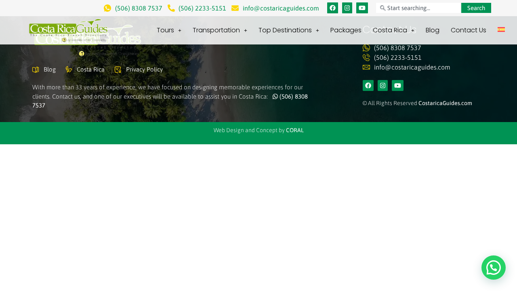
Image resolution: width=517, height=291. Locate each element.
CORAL (295, 130)
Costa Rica (390, 30)
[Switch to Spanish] (501, 29)
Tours (165, 30)
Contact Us (468, 30)
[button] (493, 267)
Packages (345, 30)
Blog (432, 30)
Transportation (216, 30)
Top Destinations (285, 30)
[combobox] (418, 8)
